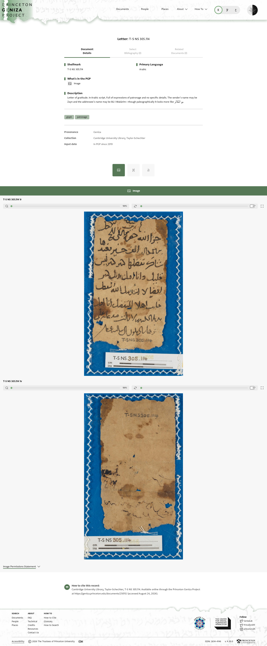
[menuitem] (120, 10)
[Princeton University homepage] (246, 641)
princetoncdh (249, 629)
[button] (18, 11)
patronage (82, 117)
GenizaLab (248, 621)
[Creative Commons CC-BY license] (80, 641)
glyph (69, 117)
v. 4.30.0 (229, 641)
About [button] (180, 9)
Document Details (87, 51)
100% (125, 206)
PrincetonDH (249, 625)
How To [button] (199, 9)
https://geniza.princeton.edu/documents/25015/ (100, 593)
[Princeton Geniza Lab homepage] (202, 623)
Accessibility (18, 641)
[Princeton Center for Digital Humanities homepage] (225, 623)
